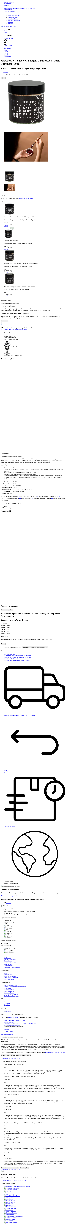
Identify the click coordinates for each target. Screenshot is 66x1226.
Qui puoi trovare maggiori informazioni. (11, 896)
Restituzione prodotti (13, 17)
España (12, 1194)
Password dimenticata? (10, 976)
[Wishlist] (5, 41)
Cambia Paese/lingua (19, 1014)
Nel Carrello (4, 321)
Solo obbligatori (11, 1055)
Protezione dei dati (9, 1022)
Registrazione (8, 974)
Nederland (14, 1217)
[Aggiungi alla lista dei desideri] (1, 323)
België (11, 1220)
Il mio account (8, 964)
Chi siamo (7, 1002)
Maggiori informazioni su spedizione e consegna (14, 329)
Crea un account (8, 38)
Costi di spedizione (13, 19)
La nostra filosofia (9, 993)
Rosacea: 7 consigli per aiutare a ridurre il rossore (17, 660)
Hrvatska (13, 1208)
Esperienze (7, 1005)
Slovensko (14, 1213)
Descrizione (5, 453)
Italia (10, 1191)
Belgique (13, 1211)
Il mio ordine (7, 958)
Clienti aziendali (8, 965)
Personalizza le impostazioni (23, 1055)
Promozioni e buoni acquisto (12, 967)
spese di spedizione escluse (26, 198)
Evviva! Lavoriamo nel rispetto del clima (15, 986)
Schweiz (12, 1197)
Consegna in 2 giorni (9, 11)
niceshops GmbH (13, 1017)
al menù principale (9, 2)
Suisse (11, 1199)
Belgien (12, 1214)
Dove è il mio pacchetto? (11, 977)
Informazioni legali (7, 508)
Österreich (14, 1189)
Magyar (12, 1205)
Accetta (3, 1055)
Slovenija (13, 1206)
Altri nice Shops (8, 1031)
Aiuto (5, 14)
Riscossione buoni (9, 979)
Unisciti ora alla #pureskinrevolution (14, 659)
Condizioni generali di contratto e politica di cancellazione (19, 1023)
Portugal (12, 1219)
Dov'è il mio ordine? (13, 15)
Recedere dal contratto (7, 1034)
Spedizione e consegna (10, 959)
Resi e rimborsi (8, 961)
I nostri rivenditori (9, 989)
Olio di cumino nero (9, 654)
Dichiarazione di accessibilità (12, 1025)
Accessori (4, 506)
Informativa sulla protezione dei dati (55, 1052)
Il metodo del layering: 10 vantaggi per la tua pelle (17, 657)
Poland (11, 1210)
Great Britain (16, 1196)
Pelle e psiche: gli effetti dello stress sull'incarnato (17, 655)
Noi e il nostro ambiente (10, 985)
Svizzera (12, 1200)
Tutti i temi (10, 23)
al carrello (6, 5)
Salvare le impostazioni (7, 1167)
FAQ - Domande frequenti (11, 996)
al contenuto (7, 3)
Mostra (3, 644)
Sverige (12, 1203)
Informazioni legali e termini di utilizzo (14, 1020)
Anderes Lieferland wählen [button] (8, 1183)
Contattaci (10, 22)
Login (5, 32)
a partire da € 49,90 (19, 8)
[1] (18, 496)
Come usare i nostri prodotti (11, 994)
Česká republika (19, 1216)
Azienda (6, 1029)
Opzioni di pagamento (14, 20)
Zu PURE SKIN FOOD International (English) (13, 1180)
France (11, 1193)
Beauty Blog (7, 988)
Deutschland (16, 1188)
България (14, 1222)
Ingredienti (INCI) (7, 493)
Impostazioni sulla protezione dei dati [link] (14, 1026)
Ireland (11, 1224)
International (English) (24, 1186)
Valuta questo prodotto (7, 610)
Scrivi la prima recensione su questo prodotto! (35, 647)
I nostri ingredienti (9, 991)
